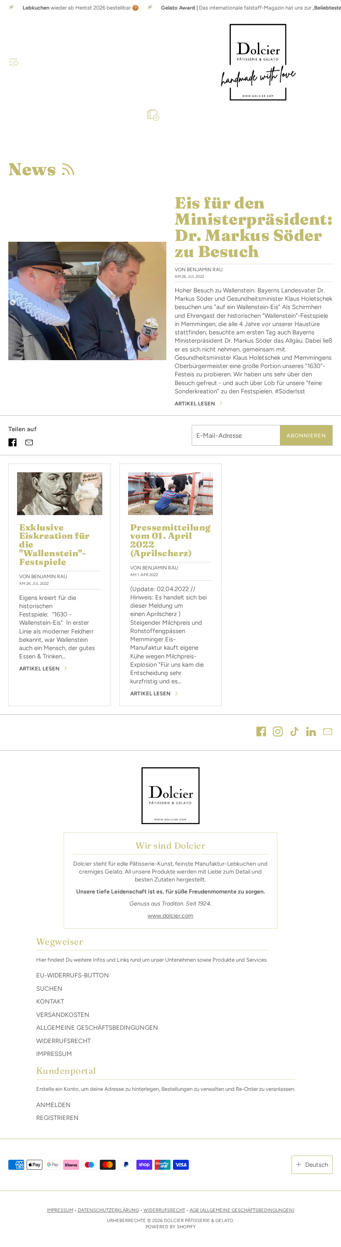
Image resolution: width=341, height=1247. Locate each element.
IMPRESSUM (60, 1210)
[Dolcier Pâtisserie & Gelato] (258, 62)
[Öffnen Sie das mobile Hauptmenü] (13, 62)
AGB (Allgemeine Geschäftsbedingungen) (242, 1210)
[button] (12, 442)
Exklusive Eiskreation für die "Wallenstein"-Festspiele (54, 544)
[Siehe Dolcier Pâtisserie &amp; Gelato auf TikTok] (294, 733)
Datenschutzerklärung (108, 1210)
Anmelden (53, 1105)
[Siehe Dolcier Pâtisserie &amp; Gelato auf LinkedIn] (311, 733)
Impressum (54, 1054)
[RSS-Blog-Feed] (67, 169)
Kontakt (50, 1001)
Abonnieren (306, 435)
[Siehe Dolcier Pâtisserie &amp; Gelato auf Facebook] (261, 733)
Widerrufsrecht (63, 1041)
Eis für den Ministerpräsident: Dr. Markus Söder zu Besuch (253, 227)
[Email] (328, 733)
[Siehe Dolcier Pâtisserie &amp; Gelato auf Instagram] (278, 733)
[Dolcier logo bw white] (170, 796)
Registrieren (57, 1118)
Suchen (49, 988)
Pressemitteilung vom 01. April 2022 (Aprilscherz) (170, 540)
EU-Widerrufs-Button (72, 975)
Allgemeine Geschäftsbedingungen (97, 1027)
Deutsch (316, 1164)
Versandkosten (62, 1015)
